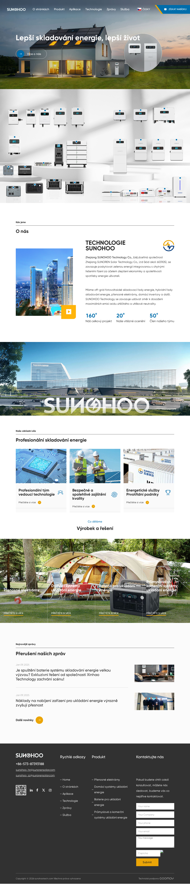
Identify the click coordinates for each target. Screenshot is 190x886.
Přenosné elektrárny (107, 779)
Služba (124, 9)
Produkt (59, 9)
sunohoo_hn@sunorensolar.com (35, 770)
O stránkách (41, 9)
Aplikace (75, 9)
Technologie (93, 9)
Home (66, 779)
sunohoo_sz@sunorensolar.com (35, 775)
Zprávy (111, 9)
